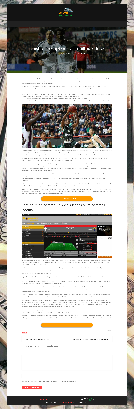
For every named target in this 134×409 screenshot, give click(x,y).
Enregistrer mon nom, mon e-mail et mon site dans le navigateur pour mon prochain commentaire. (50, 381)
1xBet (42, 24)
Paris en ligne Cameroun (30, 24)
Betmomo (56, 24)
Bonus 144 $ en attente (67, 199)
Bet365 (48, 24)
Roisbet (70, 24)
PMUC (63, 24)
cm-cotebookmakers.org (65, 402)
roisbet (24, 332)
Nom (23, 372)
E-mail (54, 372)
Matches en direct (43, 399)
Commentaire (25, 353)
